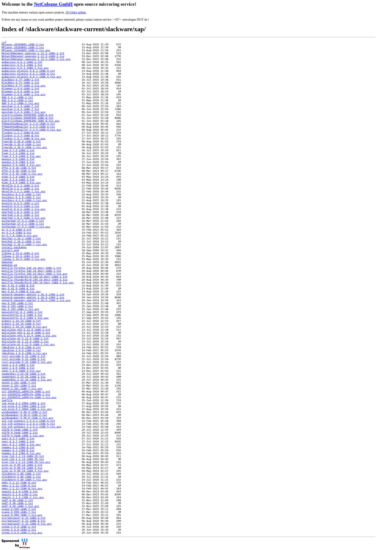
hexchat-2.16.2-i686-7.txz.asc (24, 244)
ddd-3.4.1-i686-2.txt (17, 97)
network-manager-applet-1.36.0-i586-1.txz (33, 297)
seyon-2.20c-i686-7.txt (19, 382)
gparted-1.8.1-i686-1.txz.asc (24, 217)
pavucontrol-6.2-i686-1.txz (22, 315)
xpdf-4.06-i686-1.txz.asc (20, 506)
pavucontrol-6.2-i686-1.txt (22, 312)
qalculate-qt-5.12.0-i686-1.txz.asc (28, 344)
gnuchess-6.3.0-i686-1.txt (21, 194)
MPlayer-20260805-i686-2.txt (23, 44)
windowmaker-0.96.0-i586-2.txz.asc (27, 417)
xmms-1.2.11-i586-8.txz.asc (22, 488)
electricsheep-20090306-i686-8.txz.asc (31, 120)
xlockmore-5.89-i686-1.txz (21, 476)
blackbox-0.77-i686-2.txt (20, 79)
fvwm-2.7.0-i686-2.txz (18, 153)
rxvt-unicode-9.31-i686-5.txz (24, 359)
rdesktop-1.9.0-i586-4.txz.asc (24, 353)
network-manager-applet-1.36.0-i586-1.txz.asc (36, 300)
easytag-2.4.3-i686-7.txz (20, 109)
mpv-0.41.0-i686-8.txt (18, 285)
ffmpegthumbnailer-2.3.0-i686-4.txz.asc (31, 129)
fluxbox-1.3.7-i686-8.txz (20, 135)
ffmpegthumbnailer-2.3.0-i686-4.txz (28, 126)
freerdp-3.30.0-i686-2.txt (21, 141)
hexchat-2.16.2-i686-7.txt (21, 238)
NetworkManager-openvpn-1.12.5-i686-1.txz (33, 56)
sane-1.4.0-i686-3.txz (18, 367)
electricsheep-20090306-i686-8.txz (27, 117)
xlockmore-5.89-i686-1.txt (21, 473)
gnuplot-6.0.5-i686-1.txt (20, 203)
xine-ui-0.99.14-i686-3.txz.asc (25, 470)
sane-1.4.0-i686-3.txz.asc (21, 370)
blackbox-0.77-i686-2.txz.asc (24, 85)
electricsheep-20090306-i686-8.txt (27, 115)
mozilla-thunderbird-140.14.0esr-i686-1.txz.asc (38, 282)
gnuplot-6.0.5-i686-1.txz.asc (24, 209)
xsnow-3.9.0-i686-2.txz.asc (22, 532)
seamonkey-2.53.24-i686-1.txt (24, 373)
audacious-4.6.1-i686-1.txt (22, 62)
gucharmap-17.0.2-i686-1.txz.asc (26, 226)
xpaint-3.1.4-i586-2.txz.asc (23, 497)
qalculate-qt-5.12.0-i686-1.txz (25, 341)
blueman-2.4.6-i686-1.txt (20, 88)
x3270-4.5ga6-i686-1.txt (20, 429)
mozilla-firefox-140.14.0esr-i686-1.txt (31, 267)
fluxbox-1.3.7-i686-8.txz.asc (24, 138)
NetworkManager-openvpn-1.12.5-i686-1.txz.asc (36, 59)
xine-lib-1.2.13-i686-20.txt (23, 456)
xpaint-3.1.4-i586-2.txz (20, 494)
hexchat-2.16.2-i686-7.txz (21, 241)
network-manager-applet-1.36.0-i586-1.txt (33, 294)
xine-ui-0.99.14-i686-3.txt (22, 465)
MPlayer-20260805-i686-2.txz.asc (26, 50)
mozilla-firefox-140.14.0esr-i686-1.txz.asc (35, 273)
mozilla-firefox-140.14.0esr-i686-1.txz (31, 270)
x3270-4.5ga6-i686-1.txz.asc (23, 435)
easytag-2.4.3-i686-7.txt (20, 106)
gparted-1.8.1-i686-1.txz (20, 215)
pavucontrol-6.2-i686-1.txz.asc (25, 317)
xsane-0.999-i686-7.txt (19, 509)
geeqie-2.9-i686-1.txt (18, 159)
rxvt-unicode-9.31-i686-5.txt (24, 356)
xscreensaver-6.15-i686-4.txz (24, 520)
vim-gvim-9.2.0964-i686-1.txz (24, 406)
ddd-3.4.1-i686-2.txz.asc (20, 103)
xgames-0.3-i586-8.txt (18, 447)
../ (4, 41)
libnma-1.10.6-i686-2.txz (20, 256)
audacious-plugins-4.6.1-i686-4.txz (28, 73)
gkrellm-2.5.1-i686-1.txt (20, 185)
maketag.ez (9, 265)
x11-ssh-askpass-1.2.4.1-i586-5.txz (28, 423)
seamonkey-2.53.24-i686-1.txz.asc (27, 379)
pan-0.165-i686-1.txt (17, 303)
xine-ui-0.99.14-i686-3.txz (22, 467)
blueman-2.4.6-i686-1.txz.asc (24, 94)
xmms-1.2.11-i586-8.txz (19, 485)
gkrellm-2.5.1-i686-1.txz (20, 188)
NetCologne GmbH (53, 4)
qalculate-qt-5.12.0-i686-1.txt (25, 338)
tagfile (7, 400)
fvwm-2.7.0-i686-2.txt (18, 150)
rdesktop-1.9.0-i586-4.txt (21, 347)
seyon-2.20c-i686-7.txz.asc (22, 388)
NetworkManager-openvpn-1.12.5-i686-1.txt (33, 53)
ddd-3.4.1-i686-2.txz (17, 100)
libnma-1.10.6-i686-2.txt (20, 253)
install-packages (14, 247)
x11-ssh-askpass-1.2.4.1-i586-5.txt (28, 420)
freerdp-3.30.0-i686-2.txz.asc (24, 147)
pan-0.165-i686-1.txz (17, 306)
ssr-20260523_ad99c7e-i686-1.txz (26, 394)
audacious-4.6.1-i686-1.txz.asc (25, 67)
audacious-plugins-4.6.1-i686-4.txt (28, 70)
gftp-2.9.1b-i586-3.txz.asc (22, 173)
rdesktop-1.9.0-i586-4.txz (21, 350)
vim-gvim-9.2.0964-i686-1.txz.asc (27, 409)
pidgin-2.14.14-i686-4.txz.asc (24, 326)
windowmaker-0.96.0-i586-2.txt (24, 412)
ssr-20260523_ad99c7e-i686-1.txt (26, 391)
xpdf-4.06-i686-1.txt (17, 500)
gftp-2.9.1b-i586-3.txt (19, 167)
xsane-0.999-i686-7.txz (19, 512)
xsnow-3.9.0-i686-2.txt (19, 526)
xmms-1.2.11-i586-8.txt (19, 482)
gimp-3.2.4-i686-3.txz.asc (21, 182)
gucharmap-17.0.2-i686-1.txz (23, 223)
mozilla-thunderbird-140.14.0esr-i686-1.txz (35, 279)
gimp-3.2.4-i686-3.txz (18, 179)
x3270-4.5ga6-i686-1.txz (20, 432)
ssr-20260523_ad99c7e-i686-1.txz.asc (29, 397)
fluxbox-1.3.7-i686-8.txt (20, 132)
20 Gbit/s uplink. (76, 12)
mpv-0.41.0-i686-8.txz (18, 288)
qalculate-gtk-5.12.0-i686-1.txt (26, 329)
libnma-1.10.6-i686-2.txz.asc (24, 259)
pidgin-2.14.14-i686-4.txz (21, 323)
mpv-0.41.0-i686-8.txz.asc (21, 291)
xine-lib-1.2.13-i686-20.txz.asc (26, 462)
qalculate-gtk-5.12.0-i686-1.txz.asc (29, 335)
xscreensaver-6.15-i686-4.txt (24, 517)
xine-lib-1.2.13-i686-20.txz (23, 459)
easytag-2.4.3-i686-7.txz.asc (24, 112)
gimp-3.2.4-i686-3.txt (18, 176)
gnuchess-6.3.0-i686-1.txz (21, 197)
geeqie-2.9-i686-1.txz (18, 162)
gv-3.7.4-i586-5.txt (16, 229)
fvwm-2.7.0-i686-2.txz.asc (21, 156)
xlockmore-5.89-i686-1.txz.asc (24, 479)
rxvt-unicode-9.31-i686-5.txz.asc (27, 362)
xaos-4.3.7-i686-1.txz (18, 441)
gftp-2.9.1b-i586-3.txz (19, 170)
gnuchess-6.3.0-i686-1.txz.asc (24, 200)
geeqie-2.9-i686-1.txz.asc (21, 165)
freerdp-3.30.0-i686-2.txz (21, 144)
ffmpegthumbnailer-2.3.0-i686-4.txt (28, 123)
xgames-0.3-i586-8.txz (18, 450)
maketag (7, 262)
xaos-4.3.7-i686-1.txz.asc (21, 444)
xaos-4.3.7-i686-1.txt (18, 438)
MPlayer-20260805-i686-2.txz (23, 47)
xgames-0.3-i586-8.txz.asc (21, 453)
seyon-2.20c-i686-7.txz (19, 385)
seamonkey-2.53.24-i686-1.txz (24, 376)
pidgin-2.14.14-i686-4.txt (21, 320)
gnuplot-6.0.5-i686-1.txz (20, 206)
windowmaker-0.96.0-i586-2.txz (24, 415)
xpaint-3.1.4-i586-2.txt (20, 491)
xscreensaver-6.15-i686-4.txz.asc (27, 523)
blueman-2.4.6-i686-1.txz (20, 91)
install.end (10, 250)
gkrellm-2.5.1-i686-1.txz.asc (24, 191)
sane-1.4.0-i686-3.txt (18, 365)
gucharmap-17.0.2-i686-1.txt (23, 220)
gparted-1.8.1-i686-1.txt (20, 212)
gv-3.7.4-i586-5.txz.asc (20, 235)
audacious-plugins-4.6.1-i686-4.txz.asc (31, 76)
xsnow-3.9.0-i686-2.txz (19, 529)
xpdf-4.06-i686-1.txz (17, 503)
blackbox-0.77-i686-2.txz (20, 82)
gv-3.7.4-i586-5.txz (16, 232)
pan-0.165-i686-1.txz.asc (20, 309)
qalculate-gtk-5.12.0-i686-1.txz (26, 332)
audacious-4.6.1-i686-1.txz (22, 65)
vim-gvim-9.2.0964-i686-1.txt (24, 403)
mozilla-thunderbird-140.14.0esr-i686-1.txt (35, 276)
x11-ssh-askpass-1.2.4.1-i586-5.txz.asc (31, 426)
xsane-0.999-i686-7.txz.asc (22, 515)
